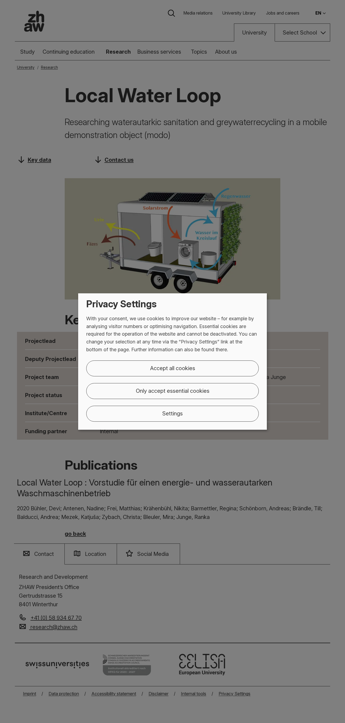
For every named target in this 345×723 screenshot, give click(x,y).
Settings (172, 413)
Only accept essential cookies (172, 391)
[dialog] (172, 361)
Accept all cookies (172, 368)
